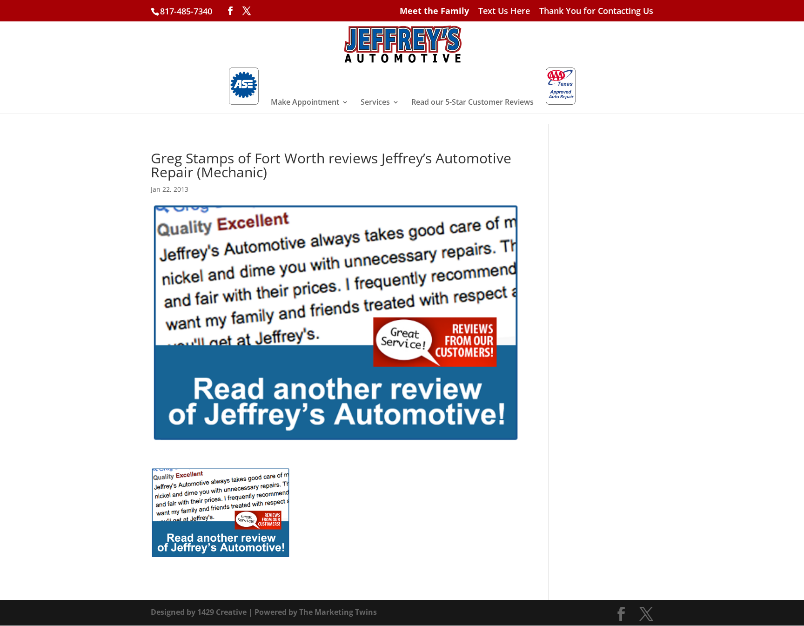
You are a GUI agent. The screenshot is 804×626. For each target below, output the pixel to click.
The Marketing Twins (338, 612)
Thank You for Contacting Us (596, 11)
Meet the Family (434, 11)
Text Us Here (504, 11)
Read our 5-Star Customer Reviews (472, 103)
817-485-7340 (186, 11)
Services (375, 103)
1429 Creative (222, 612)
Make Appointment (305, 103)
